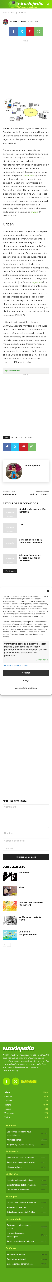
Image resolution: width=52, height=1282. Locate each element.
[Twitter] (22, 31)
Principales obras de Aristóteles (21, 1162)
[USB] (10, 528)
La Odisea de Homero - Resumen (21, 1203)
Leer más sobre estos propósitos (15, 665)
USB (21, 524)
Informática (17, 438)
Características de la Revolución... (21, 1185)
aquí (17, 1070)
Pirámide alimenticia (16, 1254)
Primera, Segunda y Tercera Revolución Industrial (30, 558)
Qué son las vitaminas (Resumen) (31, 903)
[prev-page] (4, 945)
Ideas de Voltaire (14, 1167)
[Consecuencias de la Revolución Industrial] (10, 543)
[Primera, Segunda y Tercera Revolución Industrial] (10, 559)
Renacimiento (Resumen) (18, 1190)
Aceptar (26, 672)
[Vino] (10, 891)
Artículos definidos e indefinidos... (21, 1212)
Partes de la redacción (16, 1207)
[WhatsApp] (38, 31)
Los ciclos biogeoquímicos (28, 933)
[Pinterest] (30, 31)
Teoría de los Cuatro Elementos (20, 1158)
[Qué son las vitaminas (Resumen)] (10, 906)
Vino (21, 887)
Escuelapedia (19, 22)
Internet (29, 438)
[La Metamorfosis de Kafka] (10, 920)
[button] (47, 590)
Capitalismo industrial (16, 1259)
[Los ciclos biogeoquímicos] (10, 935)
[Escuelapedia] (6, 22)
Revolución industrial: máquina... (21, 1241)
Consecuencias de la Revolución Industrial (30, 541)
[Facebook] (13, 31)
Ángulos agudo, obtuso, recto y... (21, 1144)
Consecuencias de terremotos (20, 1264)
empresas (29, 175)
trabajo (34, 212)
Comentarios (14, 371)
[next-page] (9, 945)
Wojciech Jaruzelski (39, 494)
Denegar (26, 680)
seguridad (36, 282)
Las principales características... (21, 1180)
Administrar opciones (26, 688)
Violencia (24, 872)
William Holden (10, 494)
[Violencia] (10, 876)
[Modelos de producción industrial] (10, 513)
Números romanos (15, 1140)
